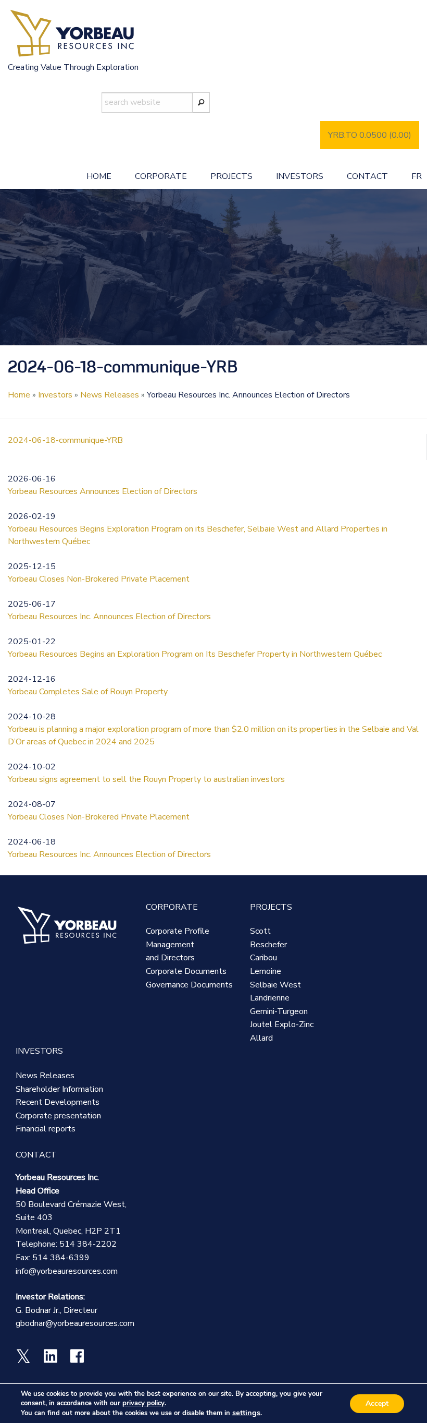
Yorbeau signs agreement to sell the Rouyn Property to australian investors (146, 779)
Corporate (161, 176)
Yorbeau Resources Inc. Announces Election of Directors (109, 616)
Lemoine (265, 971)
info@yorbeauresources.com (67, 1271)
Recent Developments (57, 1102)
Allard (261, 1038)
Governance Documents (189, 985)
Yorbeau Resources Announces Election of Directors (102, 491)
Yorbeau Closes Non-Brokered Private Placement (99, 579)
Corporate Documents (186, 971)
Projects (231, 176)
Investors (299, 176)
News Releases (109, 395)
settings (246, 1412)
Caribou (263, 957)
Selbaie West (275, 985)
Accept (377, 1403)
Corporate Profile (177, 931)
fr (416, 176)
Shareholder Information (59, 1089)
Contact (367, 176)
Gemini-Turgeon (279, 1011)
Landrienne (270, 998)
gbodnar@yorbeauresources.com (75, 1323)
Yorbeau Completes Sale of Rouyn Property (88, 691)
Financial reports (46, 1129)
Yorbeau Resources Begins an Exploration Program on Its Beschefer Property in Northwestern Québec (195, 654)
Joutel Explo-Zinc (281, 1024)
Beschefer (268, 944)
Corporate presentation (58, 1115)
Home (98, 176)
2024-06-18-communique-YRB (65, 440)
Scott (260, 931)
